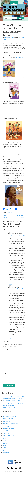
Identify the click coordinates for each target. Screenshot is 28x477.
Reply (10, 284)
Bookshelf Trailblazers (8, 428)
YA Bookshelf (6, 452)
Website (5, 379)
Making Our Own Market (9, 437)
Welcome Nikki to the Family (10, 407)
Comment (5, 349)
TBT (4, 449)
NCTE (4, 440)
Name (5, 367)
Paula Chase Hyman (9, 37)
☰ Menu (14, 3)
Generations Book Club (8, 435)
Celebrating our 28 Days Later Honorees (12, 402)
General (10, 212)
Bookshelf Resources (8, 426)
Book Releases (6, 419)
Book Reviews (6, 421)
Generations (6, 433)
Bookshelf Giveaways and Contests (11, 423)
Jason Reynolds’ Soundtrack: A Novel (12, 400)
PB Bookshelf (6, 443)
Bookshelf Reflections (8, 425)
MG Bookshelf (6, 438)
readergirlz (5, 445)
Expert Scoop (6, 430)
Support (5, 447)
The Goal (5, 450)
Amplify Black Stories (8, 418)
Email (4, 373)
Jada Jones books (19, 57)
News (4, 442)
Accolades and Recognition (9, 416)
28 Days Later (6, 414)
